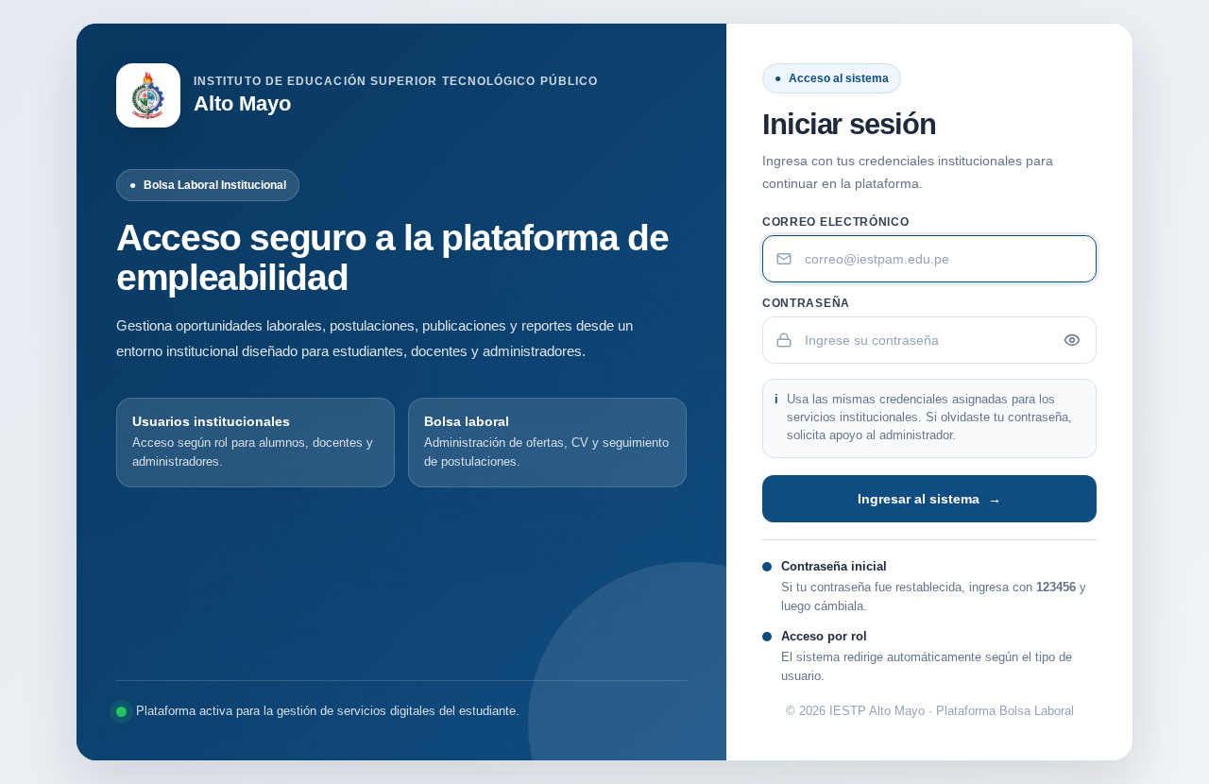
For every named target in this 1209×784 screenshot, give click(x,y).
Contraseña (806, 303)
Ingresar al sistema (929, 498)
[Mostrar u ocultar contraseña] (1072, 340)
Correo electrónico (835, 222)
